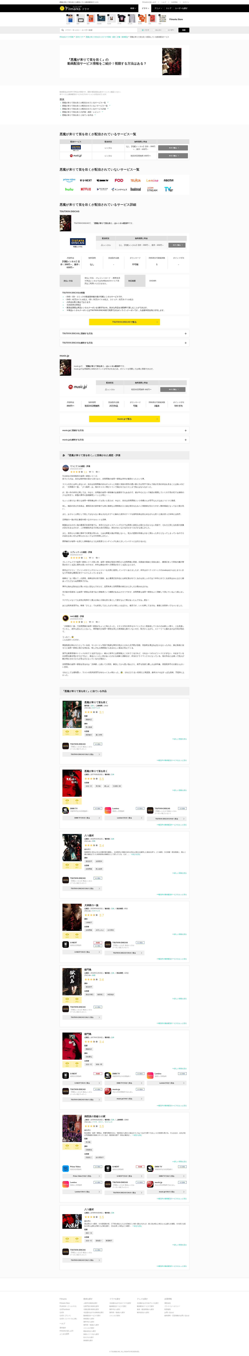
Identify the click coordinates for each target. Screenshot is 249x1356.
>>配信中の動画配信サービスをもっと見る (172, 760)
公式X (62, 1312)
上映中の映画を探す (91, 1303)
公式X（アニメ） (66, 1315)
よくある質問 (64, 1334)
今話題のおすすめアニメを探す (148, 1303)
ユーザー (171, 30)
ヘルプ (163, 2)
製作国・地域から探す (91, 1325)
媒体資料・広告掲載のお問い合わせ (176, 1315)
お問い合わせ (169, 1312)
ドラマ (144, 8)
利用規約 (167, 1309)
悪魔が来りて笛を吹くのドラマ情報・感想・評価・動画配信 (107, 37)
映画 (132, 8)
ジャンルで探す (89, 1328)
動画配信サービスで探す (92, 1315)
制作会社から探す (143, 1312)
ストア (168, 8)
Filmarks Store (65, 1303)
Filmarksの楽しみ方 (149, 2)
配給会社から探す (90, 1331)
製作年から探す (89, 1322)
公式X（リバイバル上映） (69, 1319)
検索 (183, 30)
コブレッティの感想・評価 (81, 552)
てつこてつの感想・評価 (80, 466)
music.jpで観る (124, 419)
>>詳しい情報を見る (179, 739)
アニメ (157, 8)
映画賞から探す (89, 1319)
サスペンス (96, 708)
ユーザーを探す (181, 8)
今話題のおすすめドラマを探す (120, 1303)
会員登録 (174, 2)
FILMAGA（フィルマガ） (68, 1306)
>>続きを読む (135, 854)
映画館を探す (88, 1340)
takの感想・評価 (77, 616)
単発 (93, 841)
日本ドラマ (80, 37)
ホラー (100, 1122)
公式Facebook (65, 1309)
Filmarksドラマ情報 (66, 37)
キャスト (158, 30)
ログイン (186, 2)
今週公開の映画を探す (91, 1309)
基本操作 (63, 1328)
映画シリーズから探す (91, 1334)
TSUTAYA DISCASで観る (124, 322)
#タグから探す (89, 1337)
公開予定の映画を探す (91, 1306)
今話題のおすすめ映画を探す (94, 1312)
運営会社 (167, 1303)
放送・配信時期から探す (145, 1309)
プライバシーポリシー (172, 1306)
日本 (92, 706)
